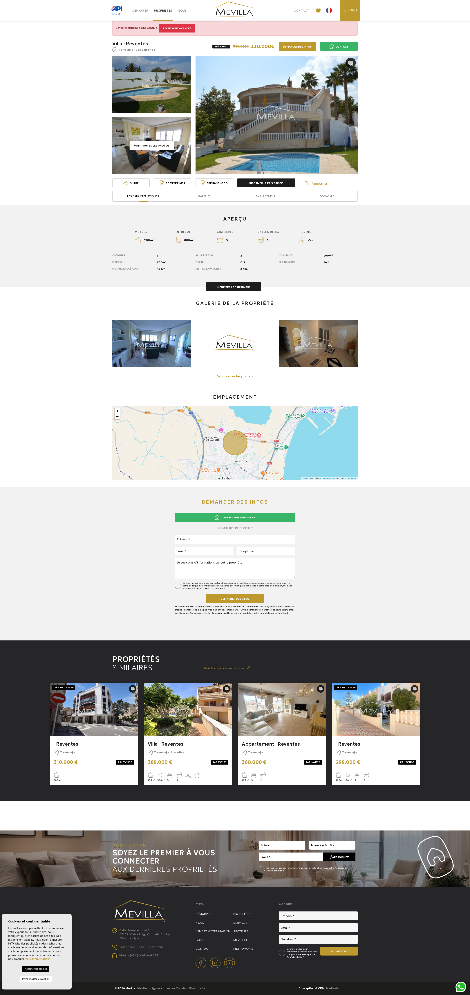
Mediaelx (332, 988)
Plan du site (197, 988)
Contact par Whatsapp (237, 517)
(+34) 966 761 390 (149, 947)
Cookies (181, 988)
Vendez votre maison (213, 931)
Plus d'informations (37, 959)
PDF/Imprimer (175, 183)
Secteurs (241, 931)
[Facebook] (201, 962)
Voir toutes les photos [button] (235, 376)
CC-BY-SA (351, 478)
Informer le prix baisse (266, 183)
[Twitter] (215, 962)
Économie (327, 196)
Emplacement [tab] (265, 196)
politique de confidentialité (203, 585)
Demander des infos (235, 598)
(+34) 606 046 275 (144, 955)
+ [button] (117, 411)
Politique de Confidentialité (301, 955)
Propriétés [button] (163, 10)
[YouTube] (229, 962)
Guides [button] (201, 940)
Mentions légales (148, 988)
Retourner (320, 183)
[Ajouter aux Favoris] (351, 63)
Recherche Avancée (177, 28)
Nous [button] (182, 10)
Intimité (168, 988)
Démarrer (140, 10)
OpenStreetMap (327, 478)
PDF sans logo (217, 183)
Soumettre (339, 951)
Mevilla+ (240, 940)
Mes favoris (243, 948)
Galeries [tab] (204, 196)
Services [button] (240, 922)
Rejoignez (341, 857)
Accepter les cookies (36, 968)
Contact (301, 10)
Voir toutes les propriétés (224, 668)
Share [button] (134, 183)
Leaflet (305, 478)
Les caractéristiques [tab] (143, 196)
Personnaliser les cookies (35, 978)
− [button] (117, 416)
